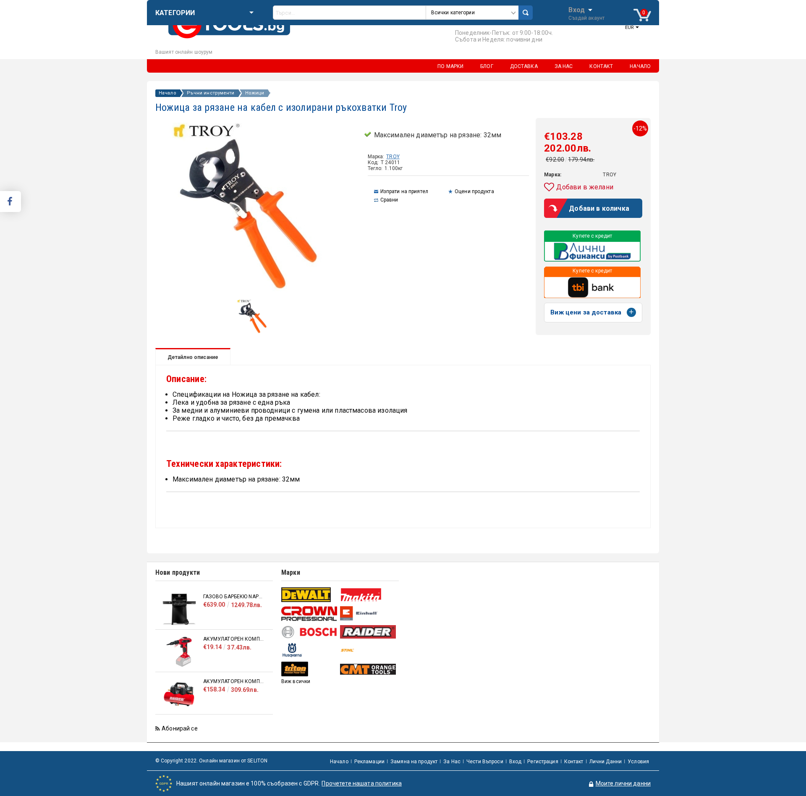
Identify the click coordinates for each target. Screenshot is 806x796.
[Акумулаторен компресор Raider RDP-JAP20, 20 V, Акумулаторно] (179, 652)
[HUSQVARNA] (309, 650)
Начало (167, 93)
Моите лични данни (623, 783)
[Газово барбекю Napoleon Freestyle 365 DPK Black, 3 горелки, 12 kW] (179, 609)
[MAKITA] (368, 594)
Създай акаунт (586, 18)
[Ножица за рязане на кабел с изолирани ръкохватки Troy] (254, 332)
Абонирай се (180, 728)
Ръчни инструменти (211, 93)
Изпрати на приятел (404, 191)
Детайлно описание (192, 357)
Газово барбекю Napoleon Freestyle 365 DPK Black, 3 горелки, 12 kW (233, 597)
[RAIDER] (368, 632)
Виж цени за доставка (585, 312)
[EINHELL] (368, 613)
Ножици (254, 93)
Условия (638, 762)
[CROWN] (309, 613)
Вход (576, 9)
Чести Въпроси (484, 762)
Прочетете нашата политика (362, 783)
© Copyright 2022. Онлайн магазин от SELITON (211, 761)
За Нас (452, 762)
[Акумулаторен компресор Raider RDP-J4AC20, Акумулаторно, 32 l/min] (179, 694)
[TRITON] (309, 669)
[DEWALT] (309, 594)
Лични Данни (605, 762)
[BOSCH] (309, 632)
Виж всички (295, 681)
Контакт (574, 762)
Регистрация (542, 762)
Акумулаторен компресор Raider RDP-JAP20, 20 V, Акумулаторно (233, 639)
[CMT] (368, 669)
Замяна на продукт (413, 762)
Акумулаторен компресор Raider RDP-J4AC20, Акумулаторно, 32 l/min (233, 681)
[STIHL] (368, 650)
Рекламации (369, 762)
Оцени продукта (474, 191)
